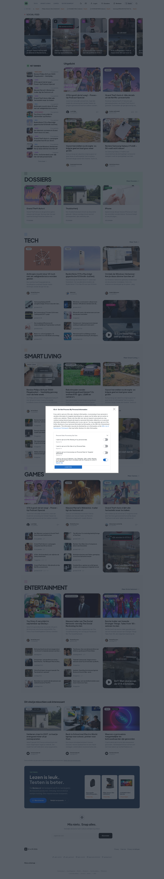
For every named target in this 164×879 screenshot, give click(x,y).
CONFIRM (68, 467)
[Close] (115, 409)
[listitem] (82, 435)
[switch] (105, 439)
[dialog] (82, 439)
